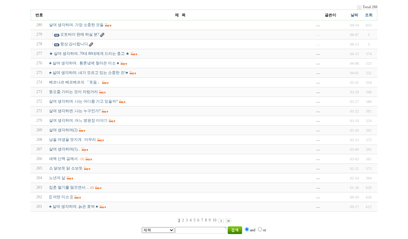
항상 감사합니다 (74, 44)
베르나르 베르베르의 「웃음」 (75, 82)
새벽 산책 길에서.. (64, 158)
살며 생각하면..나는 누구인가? (74, 111)
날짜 (354, 15)
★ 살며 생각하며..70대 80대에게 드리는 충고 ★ (89, 53)
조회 (369, 15)
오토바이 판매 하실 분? (79, 34)
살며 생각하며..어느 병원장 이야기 (78, 120)
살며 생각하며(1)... (64, 149)
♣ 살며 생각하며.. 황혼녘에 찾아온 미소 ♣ (84, 63)
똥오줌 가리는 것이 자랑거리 (73, 92)
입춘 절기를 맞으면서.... (69, 187)
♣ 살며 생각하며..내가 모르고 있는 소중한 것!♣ (88, 72)
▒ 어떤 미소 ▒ (61, 197)
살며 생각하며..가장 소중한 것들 (76, 25)
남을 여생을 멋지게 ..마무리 (72, 139)
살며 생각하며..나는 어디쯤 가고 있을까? (83, 101)
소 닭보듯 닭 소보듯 (66, 168)
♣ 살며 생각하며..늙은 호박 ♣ (73, 206)
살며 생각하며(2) (63, 130)
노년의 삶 (57, 178)
